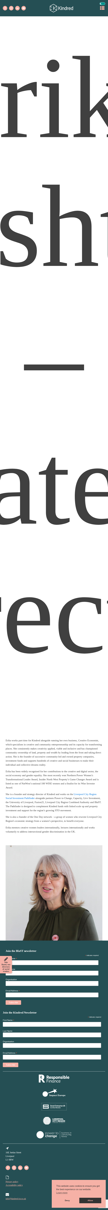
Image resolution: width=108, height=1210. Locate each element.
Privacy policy (12, 1181)
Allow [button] (90, 1200)
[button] (102, 3)
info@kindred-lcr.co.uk (16, 1198)
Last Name (7, 1031)
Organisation (8, 1041)
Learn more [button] (62, 1193)
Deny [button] (67, 1200)
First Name (8, 1020)
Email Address (10, 1053)
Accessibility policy (14, 1185)
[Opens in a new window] (5, 8)
